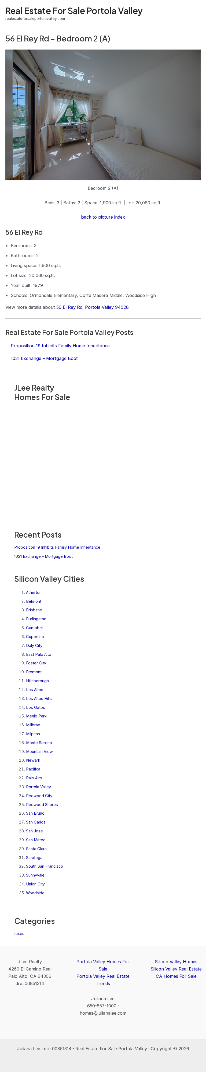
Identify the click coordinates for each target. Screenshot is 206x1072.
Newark (33, 760)
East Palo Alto (38, 654)
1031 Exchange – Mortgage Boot (43, 556)
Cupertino (35, 636)
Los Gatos (35, 707)
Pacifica (33, 769)
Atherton (34, 592)
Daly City (34, 645)
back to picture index (103, 217)
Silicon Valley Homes (176, 961)
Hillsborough (37, 680)
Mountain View (39, 751)
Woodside (35, 893)
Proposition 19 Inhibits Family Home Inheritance (57, 547)
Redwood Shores (42, 804)
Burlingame (36, 618)
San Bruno (35, 813)
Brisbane (34, 610)
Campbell (34, 627)
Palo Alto (34, 778)
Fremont (34, 672)
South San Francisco (44, 866)
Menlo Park (36, 716)
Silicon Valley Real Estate (176, 969)
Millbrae (33, 725)
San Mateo (36, 840)
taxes (19, 933)
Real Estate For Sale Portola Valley (74, 10)
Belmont (33, 601)
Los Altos (34, 689)
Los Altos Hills (39, 698)
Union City (35, 884)
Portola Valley (38, 786)
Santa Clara (36, 848)
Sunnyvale (35, 875)
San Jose (34, 831)
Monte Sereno (39, 742)
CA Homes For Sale (176, 976)
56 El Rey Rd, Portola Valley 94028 (92, 307)
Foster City (36, 663)
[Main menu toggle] (195, 14)
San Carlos (36, 822)
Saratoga (34, 857)
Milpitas (33, 733)
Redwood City (39, 795)
